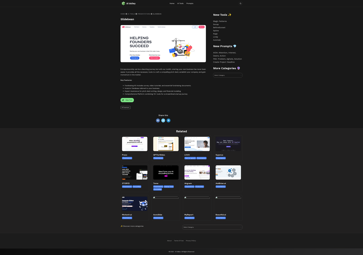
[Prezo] (134, 144)
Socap (216, 24)
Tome (155, 183)
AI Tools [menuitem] (180, 3)
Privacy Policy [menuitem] (191, 241)
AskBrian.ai (221, 183)
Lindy (216, 37)
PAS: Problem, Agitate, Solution (227, 59)
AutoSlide (157, 214)
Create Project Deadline (224, 62)
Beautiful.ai (221, 214)
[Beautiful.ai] (228, 204)
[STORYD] (134, 172)
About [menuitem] (169, 241)
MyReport (188, 214)
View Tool (128, 100)
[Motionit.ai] (134, 204)
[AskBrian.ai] (228, 172)
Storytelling (136, 186)
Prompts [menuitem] (190, 3)
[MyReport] (197, 204)
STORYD (126, 183)
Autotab (217, 40)
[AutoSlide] (166, 204)
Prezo (124, 155)
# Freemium (125, 107)
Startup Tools (168, 186)
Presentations (127, 158)
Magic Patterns (220, 21)
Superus (219, 155)
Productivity (199, 186)
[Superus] (228, 144)
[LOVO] (197, 144)
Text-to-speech (190, 158)
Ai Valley (130, 3)
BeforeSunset (219, 27)
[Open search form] (240, 3)
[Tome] (166, 172)
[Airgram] (197, 172)
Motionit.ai (127, 214)
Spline (216, 30)
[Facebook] (158, 120)
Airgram (188, 183)
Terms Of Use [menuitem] (179, 241)
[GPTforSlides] (166, 144)
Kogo (215, 34)
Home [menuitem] (172, 3)
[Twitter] (163, 120)
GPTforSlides (159, 155)
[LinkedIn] (168, 120)
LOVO (187, 155)
